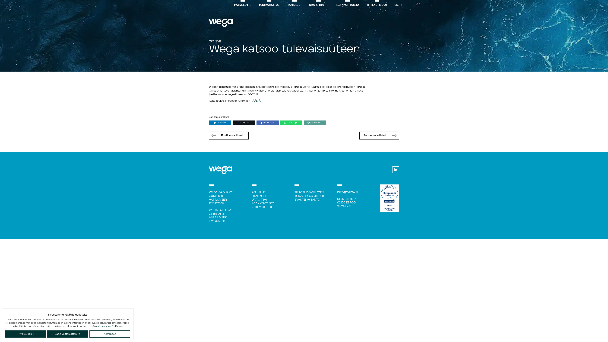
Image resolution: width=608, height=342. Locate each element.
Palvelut (259, 192)
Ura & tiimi (259, 199)
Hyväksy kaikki (26, 334)
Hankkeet (259, 196)
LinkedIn (221, 123)
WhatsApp (292, 123)
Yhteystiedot (262, 207)
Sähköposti (316, 123)
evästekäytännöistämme (109, 326)
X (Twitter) (243, 123)
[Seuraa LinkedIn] (395, 169)
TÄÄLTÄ (256, 100)
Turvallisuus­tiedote (310, 196)
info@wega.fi (347, 192)
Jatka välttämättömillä (67, 334)
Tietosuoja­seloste (309, 192)
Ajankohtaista (263, 203)
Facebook (268, 123)
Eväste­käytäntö (307, 199)
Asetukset (110, 334)
